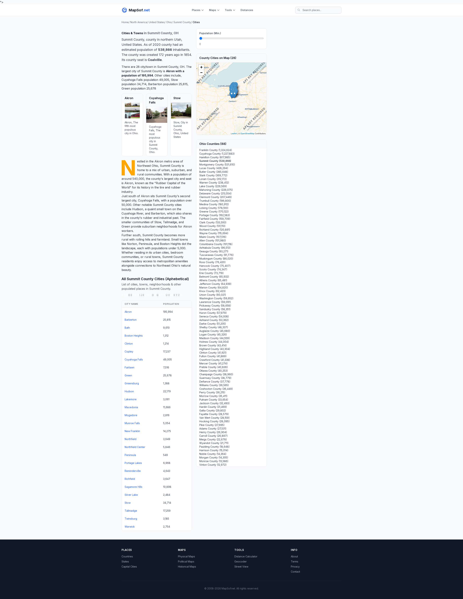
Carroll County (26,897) (213, 435)
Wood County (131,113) (212, 226)
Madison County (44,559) (214, 338)
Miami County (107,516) (212, 236)
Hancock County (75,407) (215, 265)
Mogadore (131, 415)
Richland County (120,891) (214, 229)
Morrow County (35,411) (213, 396)
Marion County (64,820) (213, 287)
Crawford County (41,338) (214, 359)
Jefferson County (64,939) (215, 283)
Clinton (129, 343)
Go (260, 44)
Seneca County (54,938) (214, 316)
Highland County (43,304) (214, 349)
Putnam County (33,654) (213, 399)
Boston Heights (170, 244)
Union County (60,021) (212, 294)
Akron (170, 71)
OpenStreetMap (247, 133)
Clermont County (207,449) (215, 197)
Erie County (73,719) (211, 273)
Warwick (130, 526)
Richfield (130, 478)
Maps (212, 10)
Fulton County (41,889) (213, 356)
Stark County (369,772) (213, 175)
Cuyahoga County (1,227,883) (217, 153)
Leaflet (234, 133)
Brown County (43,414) (213, 345)
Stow (174, 80)
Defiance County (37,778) (214, 381)
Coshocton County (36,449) (216, 388)
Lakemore (131, 399)
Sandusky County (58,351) (215, 309)
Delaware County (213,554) (215, 193)
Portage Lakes (133, 462)
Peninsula (145, 244)
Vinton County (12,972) (213, 464)
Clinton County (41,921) (213, 352)
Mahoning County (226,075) (216, 189)
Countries (127, 556)
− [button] (201, 72)
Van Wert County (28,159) (214, 417)
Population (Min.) (210, 33)
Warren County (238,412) (214, 182)
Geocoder (240, 561)
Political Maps (186, 561)
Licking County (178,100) (213, 207)
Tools (228, 10)
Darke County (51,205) (212, 323)
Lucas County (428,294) (213, 168)
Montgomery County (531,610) (217, 164)
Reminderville (133, 470)
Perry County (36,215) (212, 392)
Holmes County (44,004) (214, 341)
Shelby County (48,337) (213, 327)
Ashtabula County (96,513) (215, 247)
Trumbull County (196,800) (215, 200)
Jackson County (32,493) (214, 403)
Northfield (130, 439)
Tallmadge (170, 222)
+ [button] (201, 67)
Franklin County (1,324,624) (215, 150)
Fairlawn (129, 367)
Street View (241, 566)
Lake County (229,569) (213, 186)
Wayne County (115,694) (213, 233)
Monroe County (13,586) (213, 461)
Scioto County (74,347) (213, 269)
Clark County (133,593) (212, 222)
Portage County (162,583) (214, 215)
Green (126, 88)
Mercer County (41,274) (213, 363)
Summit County (170, 165)
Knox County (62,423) (212, 291)
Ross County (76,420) (212, 262)
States (125, 561)
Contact (295, 571)
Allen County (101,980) (212, 240)
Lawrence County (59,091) (215, 301)
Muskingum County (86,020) (216, 258)
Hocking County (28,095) (214, 421)
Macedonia (131, 407)
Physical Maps (186, 556)
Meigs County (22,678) (213, 439)
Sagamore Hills (133, 486)
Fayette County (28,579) (214, 414)
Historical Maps (187, 566)
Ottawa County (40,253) (213, 370)
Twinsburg (131, 518)
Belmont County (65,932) (214, 276)
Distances (247, 10)
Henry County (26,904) (213, 432)
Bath (127, 327)
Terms (294, 561)
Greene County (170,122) (214, 211)
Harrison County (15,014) (213, 450)
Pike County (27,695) (212, 424)
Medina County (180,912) (214, 204)
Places (196, 10)
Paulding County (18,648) (214, 446)
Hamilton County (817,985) (215, 157)
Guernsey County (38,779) (215, 377)
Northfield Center (135, 447)
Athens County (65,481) (213, 280)
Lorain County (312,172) (213, 178)
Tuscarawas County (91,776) (216, 254)
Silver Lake (131, 494)
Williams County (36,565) (214, 385)
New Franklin (132, 431)
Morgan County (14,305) (213, 457)
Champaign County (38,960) (216, 374)
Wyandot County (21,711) (214, 443)
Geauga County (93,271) (213, 251)
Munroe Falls (132, 423)
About (294, 556)
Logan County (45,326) (213, 334)
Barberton (155, 84)
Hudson (137, 209)
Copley (129, 351)
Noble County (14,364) (212, 453)
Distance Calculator (245, 556)
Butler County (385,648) (213, 171)
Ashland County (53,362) (214, 320)
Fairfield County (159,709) (214, 218)
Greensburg (132, 383)
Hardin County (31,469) (213, 406)
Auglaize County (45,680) (214, 330)
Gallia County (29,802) (212, 410)
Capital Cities (129, 566)
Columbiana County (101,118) (216, 244)
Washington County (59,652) (216, 298)
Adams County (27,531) (212, 428)
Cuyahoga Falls (132, 80)
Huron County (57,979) (213, 312)
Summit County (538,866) (215, 160)
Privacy (295, 566)
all (181, 295)
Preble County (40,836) (213, 367)
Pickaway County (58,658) (215, 305)
